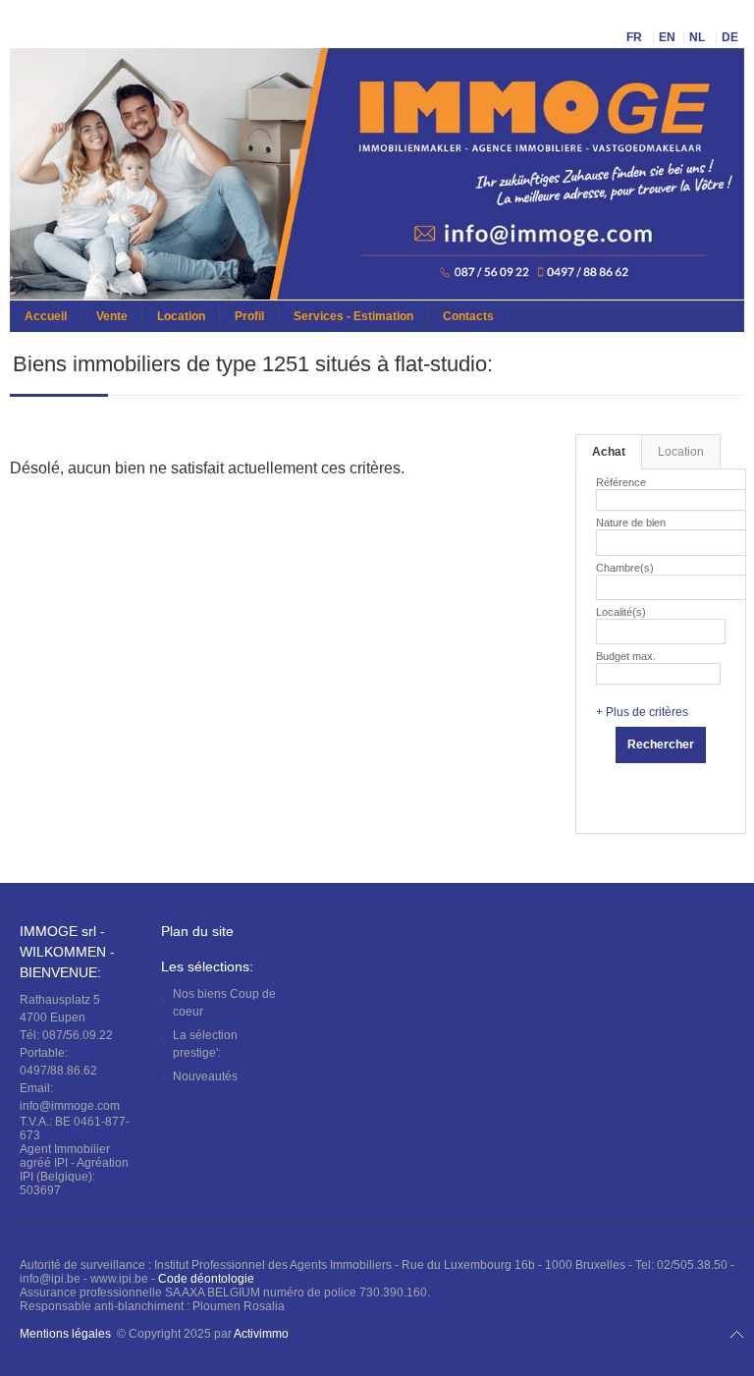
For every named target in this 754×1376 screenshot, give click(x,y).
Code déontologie (206, 1279)
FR (635, 37)
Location (181, 316)
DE (731, 37)
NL (698, 37)
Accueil (46, 316)
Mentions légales (65, 1334)
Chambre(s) (625, 568)
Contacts (468, 316)
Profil (249, 316)
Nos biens (224, 1002)
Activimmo (261, 1334)
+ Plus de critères (642, 712)
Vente (112, 316)
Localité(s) (621, 612)
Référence (621, 482)
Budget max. (626, 656)
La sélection (205, 1044)
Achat (608, 452)
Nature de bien (631, 522)
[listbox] (609, 539)
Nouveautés (205, 1076)
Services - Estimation (353, 316)
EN (667, 37)
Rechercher (660, 744)
